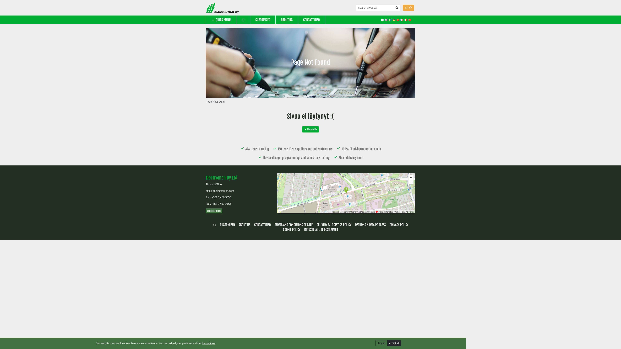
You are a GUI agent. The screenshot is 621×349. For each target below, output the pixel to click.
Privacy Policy (399, 225)
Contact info (311, 20)
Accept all (394, 343)
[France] (402, 20)
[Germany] (394, 20)
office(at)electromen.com (220, 191)
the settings (208, 343)
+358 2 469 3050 (221, 197)
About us (287, 20)
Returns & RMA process (370, 225)
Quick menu (223, 20)
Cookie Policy (291, 230)
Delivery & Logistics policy (333, 225)
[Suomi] (382, 20)
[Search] (396, 8)
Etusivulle (312, 129)
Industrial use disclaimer (321, 230)
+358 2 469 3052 (221, 203)
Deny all (381, 343)
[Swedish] (390, 20)
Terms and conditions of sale (294, 225)
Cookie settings (214, 211)
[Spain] (398, 20)
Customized (262, 20)
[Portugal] (409, 20)
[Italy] (406, 20)
